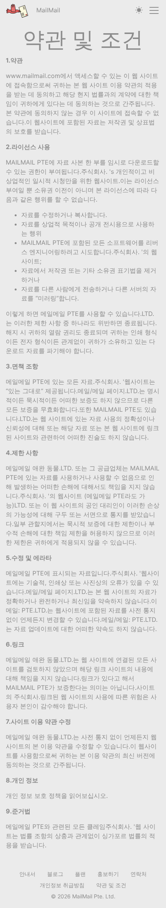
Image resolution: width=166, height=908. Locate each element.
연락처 (138, 874)
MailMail (47, 10)
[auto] (139, 10)
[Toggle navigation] (154, 10)
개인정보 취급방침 (62, 885)
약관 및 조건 (111, 885)
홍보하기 (108, 874)
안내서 (27, 874)
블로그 (55, 874)
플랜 (80, 874)
